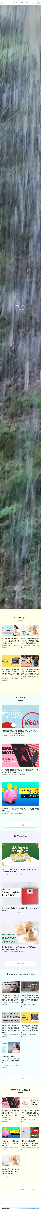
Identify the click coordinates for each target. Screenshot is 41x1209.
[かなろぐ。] (20, 2)
